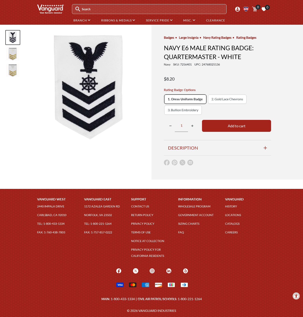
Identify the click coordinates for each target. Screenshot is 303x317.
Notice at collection (147, 241)
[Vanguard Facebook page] (118, 270)
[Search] (77, 9)
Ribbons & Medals (117, 20)
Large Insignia (188, 37)
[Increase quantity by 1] (192, 126)
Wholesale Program (194, 206)
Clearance (215, 20)
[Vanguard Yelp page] (185, 270)
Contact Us (140, 206)
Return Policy (142, 215)
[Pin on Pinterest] (174, 163)
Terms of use (141, 232)
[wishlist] (264, 9)
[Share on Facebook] (167, 163)
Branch (80, 20)
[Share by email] (190, 163)
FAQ (181, 232)
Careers (231, 232)
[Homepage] (50, 12)
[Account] (237, 9)
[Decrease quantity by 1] (170, 126)
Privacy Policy (142, 223)
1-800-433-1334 (123, 299)
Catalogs (232, 223)
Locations (233, 215)
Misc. (188, 20)
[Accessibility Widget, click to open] (296, 296)
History (231, 206)
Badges (169, 37)
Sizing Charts (188, 223)
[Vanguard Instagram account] (152, 270)
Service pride (158, 20)
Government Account (196, 215)
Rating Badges (246, 37)
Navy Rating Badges (217, 37)
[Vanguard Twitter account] (135, 270)
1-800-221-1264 (190, 299)
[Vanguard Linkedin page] (168, 270)
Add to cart (236, 126)
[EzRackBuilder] (246, 9)
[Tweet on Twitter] (182, 163)
